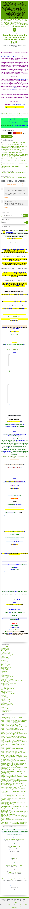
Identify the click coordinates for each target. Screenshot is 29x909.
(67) (4, 670)
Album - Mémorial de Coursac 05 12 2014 (12, 751)
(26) (5, 687)
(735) (6, 648)
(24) (7, 688)
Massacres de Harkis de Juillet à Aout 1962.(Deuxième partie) (13, 796)
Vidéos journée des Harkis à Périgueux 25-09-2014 (13, 820)
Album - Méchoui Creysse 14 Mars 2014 (12, 748)
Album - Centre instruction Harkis (10, 725)
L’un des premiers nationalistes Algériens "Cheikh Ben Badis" (14, 792)
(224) (5, 653)
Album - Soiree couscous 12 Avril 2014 (11, 754)
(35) (4, 678)
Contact (26, 904)
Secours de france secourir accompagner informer (14, 811)
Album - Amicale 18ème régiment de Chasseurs (14, 720)
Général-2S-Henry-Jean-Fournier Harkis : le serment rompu (13, 771)
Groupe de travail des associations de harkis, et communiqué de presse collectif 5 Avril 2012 (13, 774)
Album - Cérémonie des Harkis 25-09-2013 (12, 729)
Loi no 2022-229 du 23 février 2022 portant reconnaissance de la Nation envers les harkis (13, 789)
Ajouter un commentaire (11, 184)
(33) (5, 682)
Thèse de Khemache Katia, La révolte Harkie (13, 813)
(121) (5, 662)
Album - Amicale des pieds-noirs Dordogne (13, 721)
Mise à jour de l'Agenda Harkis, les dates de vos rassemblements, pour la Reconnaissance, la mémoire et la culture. (14, 802)
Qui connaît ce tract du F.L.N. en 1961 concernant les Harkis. (14, 806)
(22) (6, 691)
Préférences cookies (14, 907)
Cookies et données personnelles (19, 906)
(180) (4, 658)
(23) (4, 690)
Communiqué (14, 33)
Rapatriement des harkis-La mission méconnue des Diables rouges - (13, 809)
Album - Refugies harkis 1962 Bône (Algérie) (13, 752)
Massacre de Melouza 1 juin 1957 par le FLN (13, 794)
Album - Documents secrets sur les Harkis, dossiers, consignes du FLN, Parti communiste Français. (13, 737)
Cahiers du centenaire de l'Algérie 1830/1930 (13, 760)
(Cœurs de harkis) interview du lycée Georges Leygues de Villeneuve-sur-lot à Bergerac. (13, 763)
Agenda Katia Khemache (7, 719)
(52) (3, 672)
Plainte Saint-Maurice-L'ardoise (9, 805)
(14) (4, 700)
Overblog (14, 902)
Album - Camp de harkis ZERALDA (11, 724)
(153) (4, 660)
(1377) (4, 647)
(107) (4, 663)
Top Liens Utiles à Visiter (8, 814)
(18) (8, 694)
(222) (7, 655)
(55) (4, 671)
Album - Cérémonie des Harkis (9, 728)
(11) (4, 707)
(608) (6, 649)
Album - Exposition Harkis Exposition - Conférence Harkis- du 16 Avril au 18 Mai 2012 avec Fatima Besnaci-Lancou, (14, 741)
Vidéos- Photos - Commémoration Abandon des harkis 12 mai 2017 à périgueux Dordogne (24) (14, 822)
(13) (5, 702)
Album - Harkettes (6, 747)
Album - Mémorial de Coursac (9, 750)
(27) (5, 684)
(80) (6, 667)
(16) (4, 698)
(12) (4, 706)
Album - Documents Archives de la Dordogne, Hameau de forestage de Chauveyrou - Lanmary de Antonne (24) (14, 733)
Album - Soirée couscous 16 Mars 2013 (11, 755)
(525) (4, 651)
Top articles (22, 904)
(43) (5, 675)
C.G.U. (11, 906)
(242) (5, 652)
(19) (5, 692)
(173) (5, 659)
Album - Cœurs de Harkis (8, 731)
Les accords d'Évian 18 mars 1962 (10, 787)
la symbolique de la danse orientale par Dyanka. (14, 786)
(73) (5, 668)
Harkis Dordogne (8, 904)
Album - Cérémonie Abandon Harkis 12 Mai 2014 (14, 727)
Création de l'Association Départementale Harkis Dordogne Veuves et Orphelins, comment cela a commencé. (14, 767)
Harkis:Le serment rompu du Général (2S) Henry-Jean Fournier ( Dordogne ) (14, 777)
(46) (5, 674)
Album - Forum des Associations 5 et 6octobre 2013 (13, 745)
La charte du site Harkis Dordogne (10, 779)
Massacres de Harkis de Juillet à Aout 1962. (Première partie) (13, 798)
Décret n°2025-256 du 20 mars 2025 (11, 770)
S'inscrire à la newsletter (6, 136)
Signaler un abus (6, 906)
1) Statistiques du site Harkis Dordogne (11, 717)
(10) (6, 710)
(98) (5, 664)
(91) (4, 666)
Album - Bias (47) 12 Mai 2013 (9, 723)
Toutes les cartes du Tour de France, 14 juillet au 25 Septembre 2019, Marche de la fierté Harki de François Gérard (14, 817)
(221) (4, 656)
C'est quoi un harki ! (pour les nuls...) (11, 762)
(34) (12, 680)
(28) (8, 683)
